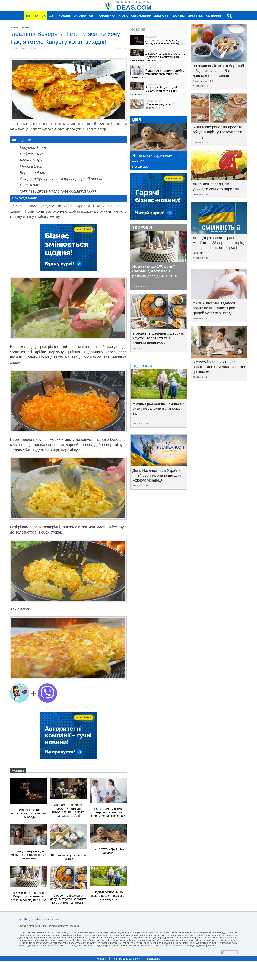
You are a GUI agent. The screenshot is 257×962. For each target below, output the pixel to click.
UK (44, 15)
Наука (123, 15)
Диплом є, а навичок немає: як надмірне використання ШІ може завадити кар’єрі (157, 57)
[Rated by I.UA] (229, 952)
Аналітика (107, 15)
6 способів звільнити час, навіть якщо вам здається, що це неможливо (219, 367)
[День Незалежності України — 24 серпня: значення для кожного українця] (159, 465)
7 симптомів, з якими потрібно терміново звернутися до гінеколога (157, 74)
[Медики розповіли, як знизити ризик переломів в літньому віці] (159, 398)
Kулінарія (213, 15)
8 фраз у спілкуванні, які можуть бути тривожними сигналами (154, 91)
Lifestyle (195, 15)
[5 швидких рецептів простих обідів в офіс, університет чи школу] (219, 121)
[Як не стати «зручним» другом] (158, 150)
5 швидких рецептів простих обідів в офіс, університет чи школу (217, 132)
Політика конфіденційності (127, 958)
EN (28, 15)
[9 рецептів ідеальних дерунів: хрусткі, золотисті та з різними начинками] (159, 328)
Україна (80, 15)
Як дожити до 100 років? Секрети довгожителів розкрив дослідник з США (154, 271)
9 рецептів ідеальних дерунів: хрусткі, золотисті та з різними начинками (158, 338)
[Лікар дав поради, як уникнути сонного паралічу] (219, 178)
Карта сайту (153, 958)
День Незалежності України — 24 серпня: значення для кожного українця (156, 475)
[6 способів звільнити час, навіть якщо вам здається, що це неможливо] (219, 356)
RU (36, 15)
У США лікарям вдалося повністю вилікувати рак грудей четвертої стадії (214, 308)
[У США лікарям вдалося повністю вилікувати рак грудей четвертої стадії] (219, 297)
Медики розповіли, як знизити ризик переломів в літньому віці (158, 408)
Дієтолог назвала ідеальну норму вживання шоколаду (163, 41)
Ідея (52, 15)
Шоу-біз (178, 15)
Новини (65, 15)
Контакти (102, 958)
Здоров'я (161, 15)
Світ (92, 15)
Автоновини (141, 15)
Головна (14, 27)
